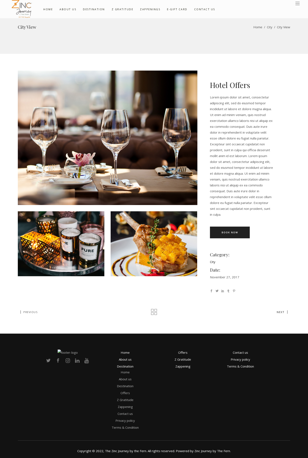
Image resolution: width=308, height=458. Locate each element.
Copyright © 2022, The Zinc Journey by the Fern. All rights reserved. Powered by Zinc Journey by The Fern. (154, 451)
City (269, 27)
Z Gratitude (125, 400)
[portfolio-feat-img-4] (107, 138)
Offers (125, 393)
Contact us (125, 414)
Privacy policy (125, 420)
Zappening (125, 407)
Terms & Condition (125, 427)
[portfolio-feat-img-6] (61, 243)
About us (125, 359)
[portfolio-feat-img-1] (154, 243)
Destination (125, 366)
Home (257, 27)
